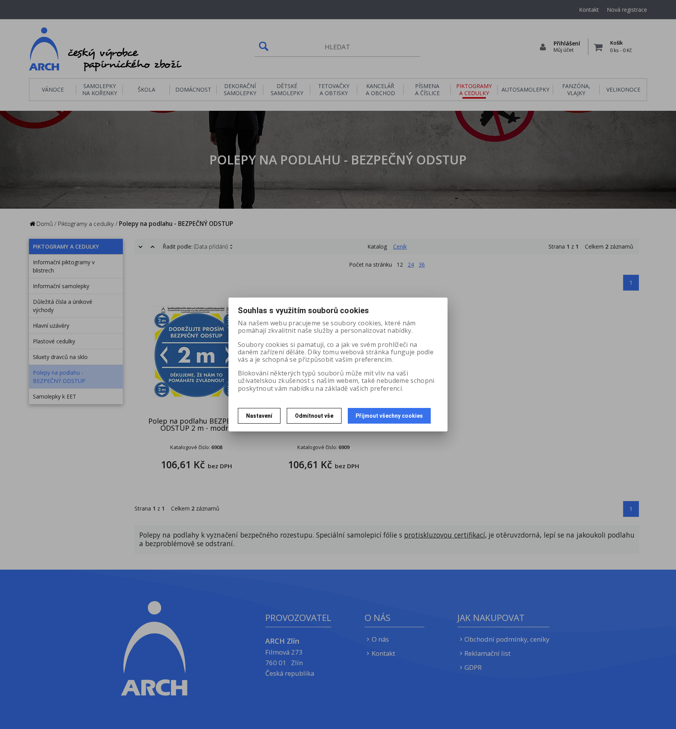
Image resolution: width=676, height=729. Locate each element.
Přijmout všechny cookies (389, 416)
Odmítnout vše (314, 416)
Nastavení (259, 416)
